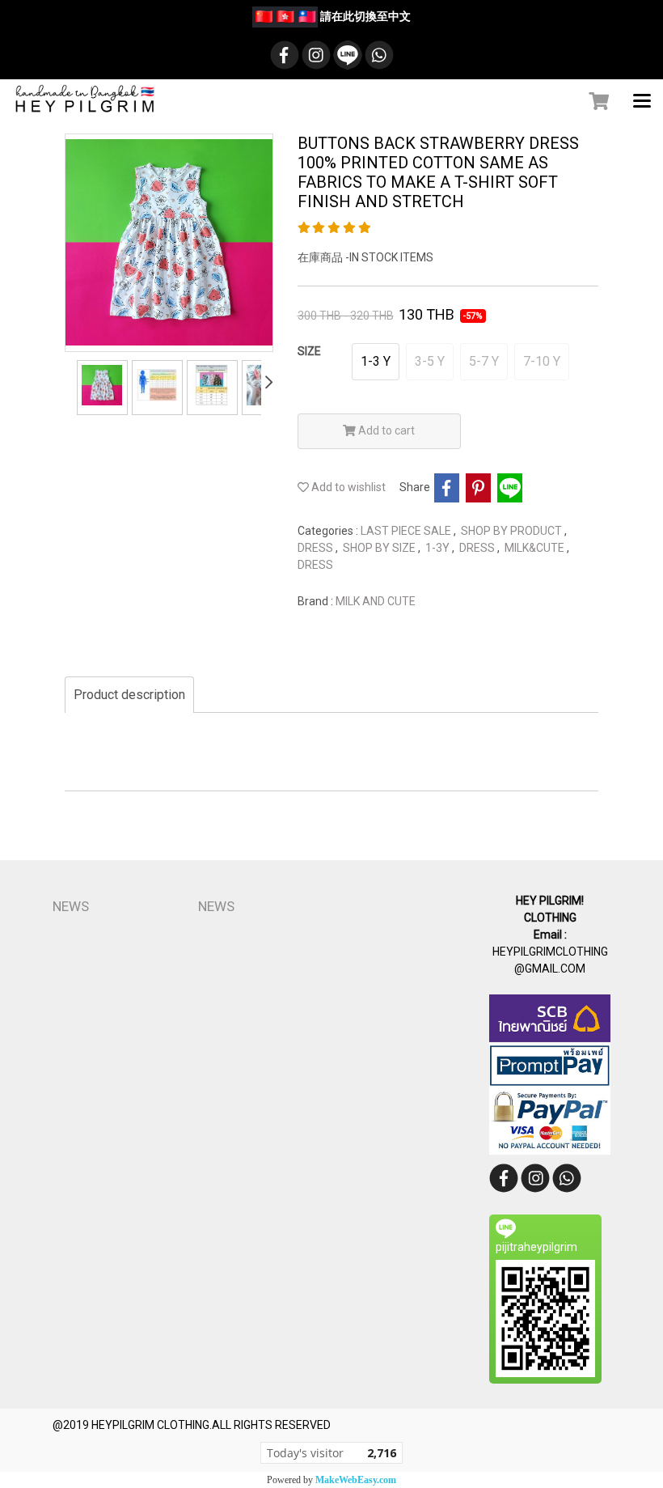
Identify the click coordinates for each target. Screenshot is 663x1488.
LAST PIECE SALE (407, 530)
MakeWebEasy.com (355, 1480)
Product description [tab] (129, 694)
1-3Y (438, 547)
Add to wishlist (347, 487)
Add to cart (385, 430)
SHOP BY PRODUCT (512, 530)
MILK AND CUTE (376, 601)
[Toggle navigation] (642, 102)
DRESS (317, 547)
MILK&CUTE (536, 547)
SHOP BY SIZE (380, 547)
